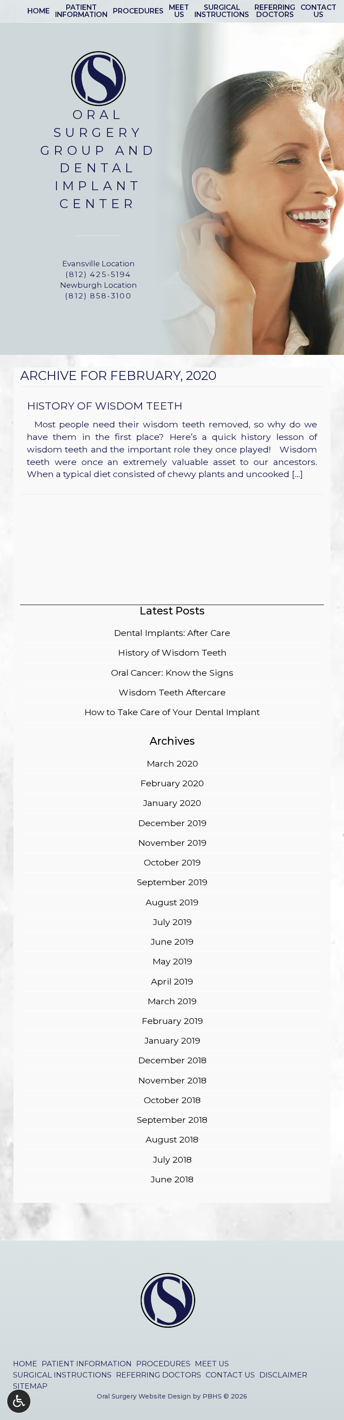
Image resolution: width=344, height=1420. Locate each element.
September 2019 (172, 882)
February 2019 (172, 1020)
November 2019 (172, 842)
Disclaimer (283, 1374)
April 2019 (172, 981)
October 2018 (172, 1100)
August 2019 (172, 902)
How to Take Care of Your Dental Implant (172, 712)
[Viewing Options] (19, 1401)
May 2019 (172, 961)
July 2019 (172, 922)
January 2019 (172, 1040)
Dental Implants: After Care (172, 632)
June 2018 (172, 1179)
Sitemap (30, 1386)
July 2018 (172, 1159)
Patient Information (87, 1363)
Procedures (138, 11)
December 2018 (172, 1060)
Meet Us (212, 1363)
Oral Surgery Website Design (144, 1396)
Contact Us (230, 1374)
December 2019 (172, 823)
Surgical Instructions (62, 1374)
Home (38, 11)
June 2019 (172, 941)
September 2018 (172, 1119)
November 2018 (172, 1080)
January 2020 (172, 802)
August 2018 (172, 1139)
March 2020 (172, 763)
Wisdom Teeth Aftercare (172, 692)
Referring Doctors (158, 1374)
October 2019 (172, 862)
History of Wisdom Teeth (172, 652)
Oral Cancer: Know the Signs (172, 672)
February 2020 (172, 783)
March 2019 (172, 1001)
